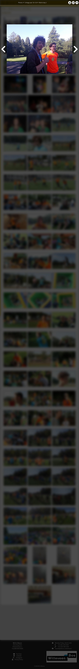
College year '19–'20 (31, 3)
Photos (20, 3)
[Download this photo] (69, 2)
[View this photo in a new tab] (73, 2)
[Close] (76, 2)
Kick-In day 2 (42, 3)
